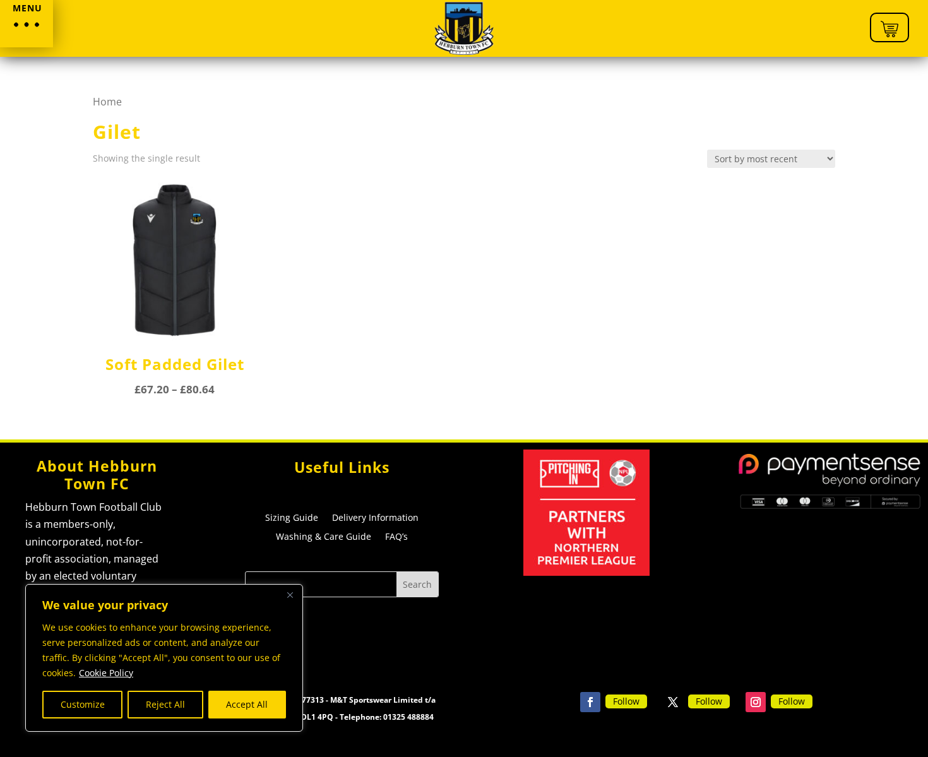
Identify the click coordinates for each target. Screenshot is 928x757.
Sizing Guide (291, 518)
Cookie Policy (106, 673)
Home (107, 102)
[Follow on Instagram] (756, 702)
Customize (83, 704)
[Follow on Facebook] (590, 702)
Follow (626, 701)
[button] (26, 23)
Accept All (247, 704)
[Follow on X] (673, 702)
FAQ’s (396, 537)
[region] (164, 658)
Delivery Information (375, 518)
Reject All (165, 704)
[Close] (289, 594)
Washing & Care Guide (323, 537)
